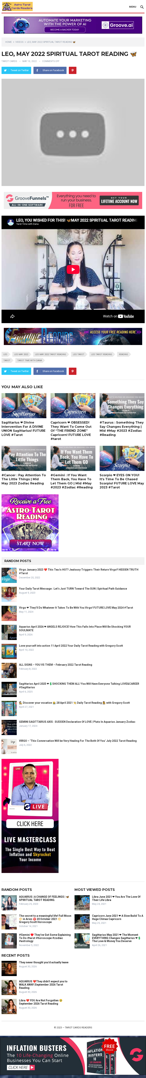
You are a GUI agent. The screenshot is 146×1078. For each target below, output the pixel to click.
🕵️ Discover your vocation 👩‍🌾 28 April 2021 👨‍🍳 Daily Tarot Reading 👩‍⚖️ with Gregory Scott (74, 702)
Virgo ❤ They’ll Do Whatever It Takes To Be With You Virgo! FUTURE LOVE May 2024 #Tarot (76, 607)
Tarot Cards (9, 61)
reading (123, 354)
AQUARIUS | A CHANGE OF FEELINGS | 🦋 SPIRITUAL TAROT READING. (44, 898)
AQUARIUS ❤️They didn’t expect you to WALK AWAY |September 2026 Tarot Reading (43, 984)
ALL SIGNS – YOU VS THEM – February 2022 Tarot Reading (55, 664)
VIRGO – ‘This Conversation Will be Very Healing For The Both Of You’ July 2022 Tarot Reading (78, 740)
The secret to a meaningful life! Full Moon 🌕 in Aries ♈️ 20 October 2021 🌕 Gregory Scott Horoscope (45, 919)
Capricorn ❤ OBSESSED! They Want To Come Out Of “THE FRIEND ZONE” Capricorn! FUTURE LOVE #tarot (71, 431)
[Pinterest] (72, 70)
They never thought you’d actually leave (43, 962)
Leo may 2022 (21, 354)
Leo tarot (78, 354)
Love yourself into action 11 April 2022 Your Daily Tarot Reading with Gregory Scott (71, 645)
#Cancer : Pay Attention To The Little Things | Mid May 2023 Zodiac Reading (24, 479)
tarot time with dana (29, 360)
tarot (6, 360)
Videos (19, 42)
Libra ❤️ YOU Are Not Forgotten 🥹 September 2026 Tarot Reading (40, 1002)
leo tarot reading (101, 354)
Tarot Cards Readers (78, 1027)
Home (8, 42)
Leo (5, 354)
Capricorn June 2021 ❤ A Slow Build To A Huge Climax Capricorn (117, 917)
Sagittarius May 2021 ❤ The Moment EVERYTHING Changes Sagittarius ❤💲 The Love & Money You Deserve (116, 938)
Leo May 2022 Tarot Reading (50, 354)
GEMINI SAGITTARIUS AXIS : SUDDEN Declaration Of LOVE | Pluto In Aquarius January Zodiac (77, 721)
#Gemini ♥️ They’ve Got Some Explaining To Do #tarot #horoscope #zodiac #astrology (45, 938)
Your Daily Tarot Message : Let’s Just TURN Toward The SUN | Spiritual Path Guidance (73, 588)
